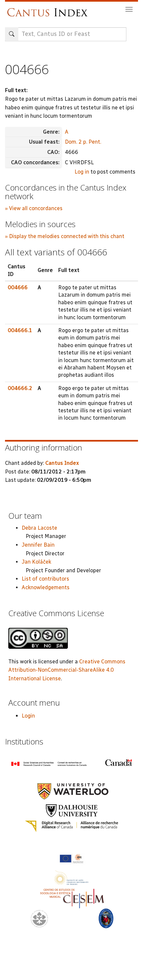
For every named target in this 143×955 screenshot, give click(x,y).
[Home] (49, 9)
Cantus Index (62, 463)
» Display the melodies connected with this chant (64, 236)
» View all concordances (34, 208)
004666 (18, 287)
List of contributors (45, 579)
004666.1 (20, 330)
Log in (81, 172)
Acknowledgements (46, 587)
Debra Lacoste (39, 528)
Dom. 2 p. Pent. (83, 142)
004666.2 (20, 388)
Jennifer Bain (38, 545)
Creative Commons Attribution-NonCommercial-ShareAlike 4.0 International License (66, 670)
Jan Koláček (36, 562)
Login (28, 716)
